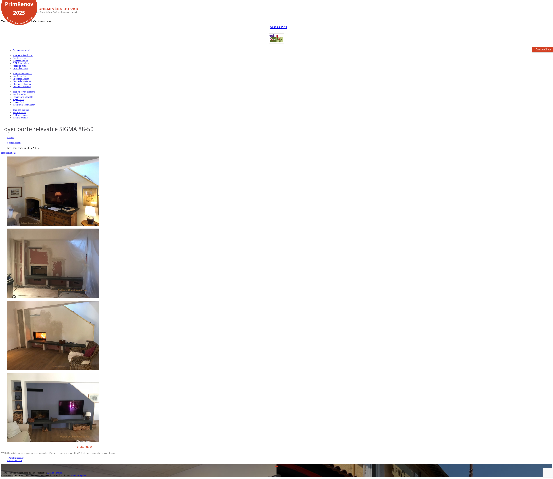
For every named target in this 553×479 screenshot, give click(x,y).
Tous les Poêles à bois (23, 55)
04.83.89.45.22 (278, 27)
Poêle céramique (20, 60)
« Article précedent (15, 458)
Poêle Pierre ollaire (21, 63)
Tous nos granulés (21, 110)
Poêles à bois (13, 52)
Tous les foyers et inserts (24, 91)
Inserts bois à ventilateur (24, 104)
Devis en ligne (543, 49)
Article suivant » (14, 460)
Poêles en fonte (19, 66)
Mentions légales (78, 475)
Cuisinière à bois (20, 68)
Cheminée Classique (22, 84)
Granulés (11, 107)
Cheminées (12, 71)
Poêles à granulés (20, 115)
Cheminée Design (21, 79)
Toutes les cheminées (22, 73)
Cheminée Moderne (22, 81)
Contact (10, 120)
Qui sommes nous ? (22, 50)
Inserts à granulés (20, 117)
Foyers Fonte (19, 102)
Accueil (10, 47)
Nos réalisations (14, 143)
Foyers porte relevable (23, 97)
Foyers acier (18, 99)
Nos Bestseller (19, 58)
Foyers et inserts (14, 89)
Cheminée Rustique (22, 86)
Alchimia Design (55, 473)
